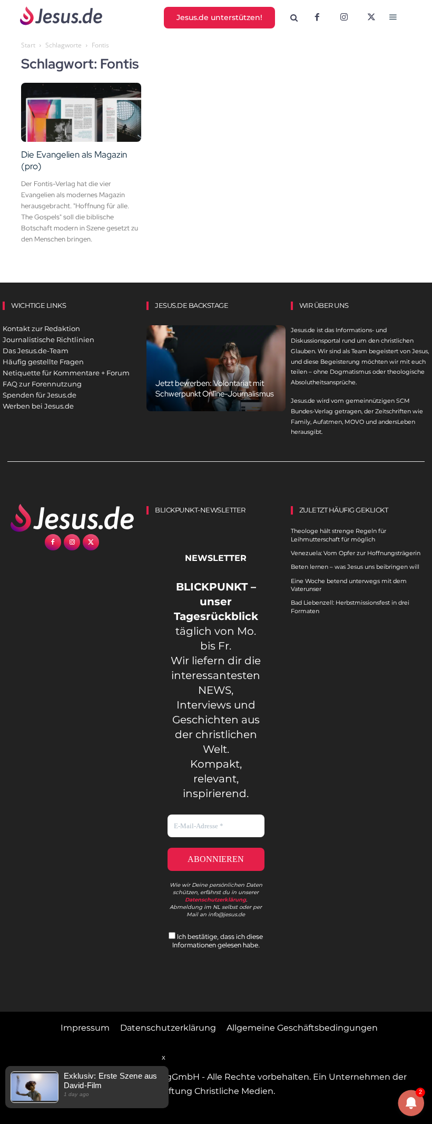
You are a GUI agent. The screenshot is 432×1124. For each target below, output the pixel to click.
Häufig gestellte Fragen (43, 361)
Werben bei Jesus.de (38, 406)
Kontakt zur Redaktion (41, 328)
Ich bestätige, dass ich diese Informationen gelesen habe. (217, 940)
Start (28, 45)
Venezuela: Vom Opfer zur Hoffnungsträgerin (355, 553)
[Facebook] (317, 18)
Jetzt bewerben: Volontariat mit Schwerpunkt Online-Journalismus (214, 388)
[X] (371, 18)
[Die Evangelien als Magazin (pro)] (81, 112)
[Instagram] (344, 18)
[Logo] (72, 517)
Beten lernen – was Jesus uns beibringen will (355, 566)
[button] (294, 18)
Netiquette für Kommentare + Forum (66, 373)
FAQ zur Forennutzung (42, 384)
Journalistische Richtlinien (48, 339)
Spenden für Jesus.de (39, 395)
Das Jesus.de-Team (35, 350)
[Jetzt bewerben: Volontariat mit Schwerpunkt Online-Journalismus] (215, 368)
